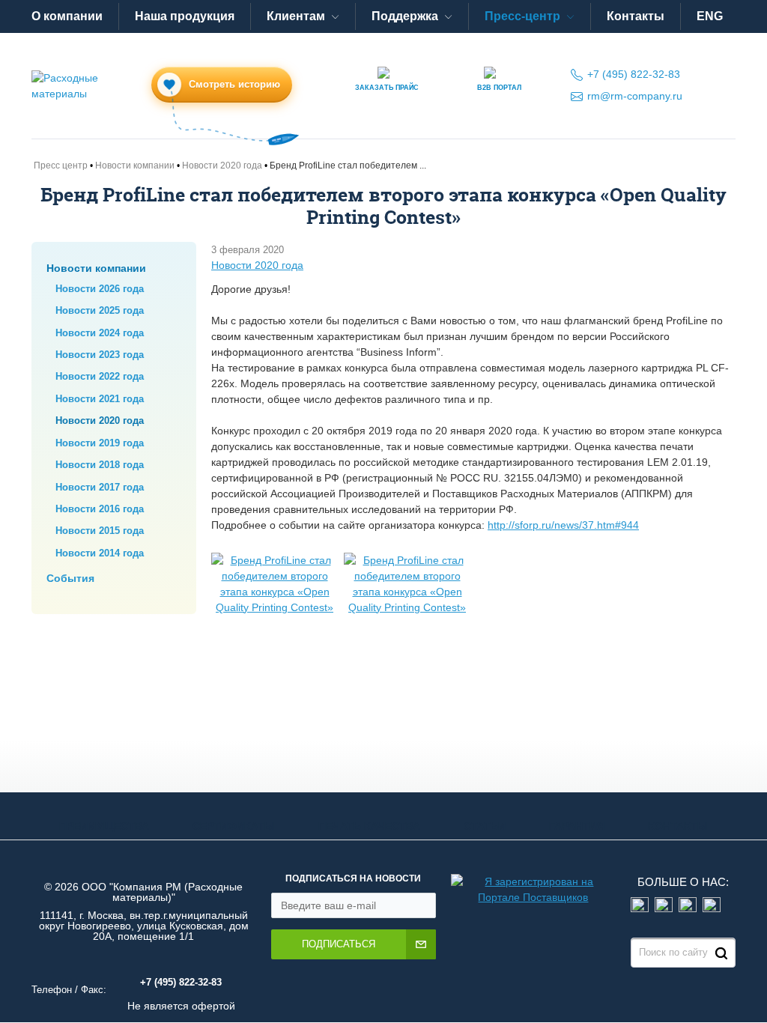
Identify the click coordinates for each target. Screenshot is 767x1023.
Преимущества (104, 826)
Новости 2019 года (99, 443)
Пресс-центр (522, 16)
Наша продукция (184, 16)
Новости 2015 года (99, 530)
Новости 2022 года (99, 376)
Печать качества (369, 826)
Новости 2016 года (99, 508)
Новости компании (96, 268)
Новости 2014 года (99, 553)
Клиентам (296, 16)
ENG (710, 16)
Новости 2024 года (99, 333)
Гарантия (576, 826)
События (70, 578)
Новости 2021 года (99, 398)
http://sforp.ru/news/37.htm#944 (563, 525)
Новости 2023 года (99, 354)
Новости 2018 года (99, 464)
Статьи (485, 826)
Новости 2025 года (99, 310)
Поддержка (405, 16)
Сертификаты (233, 826)
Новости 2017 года (99, 487)
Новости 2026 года (99, 288)
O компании (67, 16)
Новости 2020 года (99, 420)
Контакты (635, 16)
